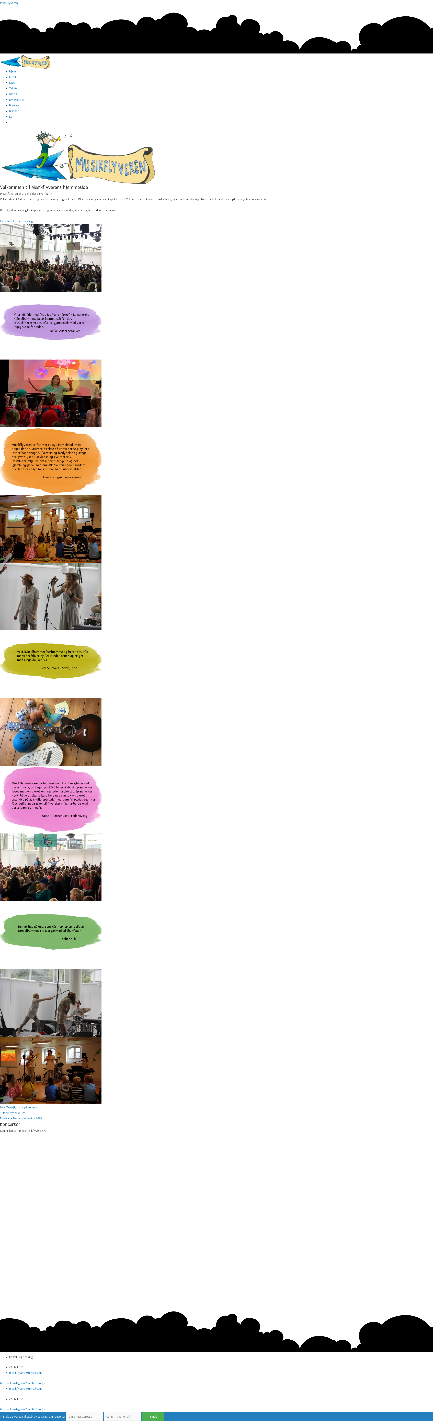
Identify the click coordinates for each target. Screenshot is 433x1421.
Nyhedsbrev (17, 99)
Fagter (13, 82)
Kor (11, 116)
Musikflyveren (9, 3)
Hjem (12, 71)
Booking (14, 105)
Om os (13, 94)
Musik (13, 77)
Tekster (14, 88)
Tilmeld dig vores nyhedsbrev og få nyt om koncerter (32, 1416)
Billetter (14, 111)
